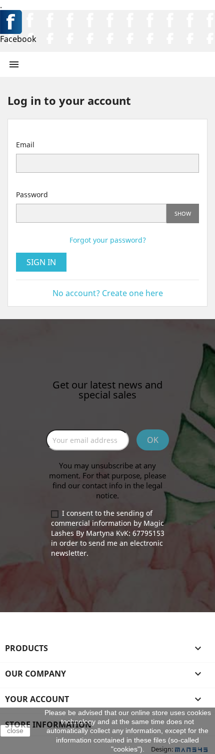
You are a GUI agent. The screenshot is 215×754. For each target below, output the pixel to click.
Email (25, 144)
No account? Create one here (107, 293)
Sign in (41, 262)
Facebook (18, 38)
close (15, 731)
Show (182, 213)
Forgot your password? (108, 240)
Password (32, 194)
